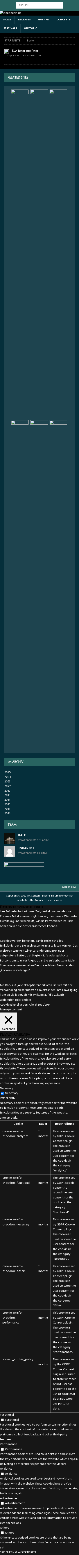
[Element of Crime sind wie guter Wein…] (58, 254)
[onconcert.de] (11, 13)
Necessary (11, 1093)
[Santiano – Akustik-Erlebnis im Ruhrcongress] (20, 584)
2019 (7, 791)
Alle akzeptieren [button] (39, 1004)
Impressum (69, 888)
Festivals (10, 28)
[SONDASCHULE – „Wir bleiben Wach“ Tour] (39, 584)
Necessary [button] (6, 1088)
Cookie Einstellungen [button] (14, 1004)
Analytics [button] (6, 1468)
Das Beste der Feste (25, 51)
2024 (7, 777)
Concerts (63, 20)
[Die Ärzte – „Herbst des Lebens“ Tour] (58, 584)
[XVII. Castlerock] (39, 254)
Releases (24, 20)
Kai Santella (29, 56)
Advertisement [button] (10, 1498)
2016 (7, 804)
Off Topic (30, 28)
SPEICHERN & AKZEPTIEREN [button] (18, 1552)
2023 (7, 781)
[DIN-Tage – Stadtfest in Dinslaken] (20, 254)
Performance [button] (8, 1444)
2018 (7, 795)
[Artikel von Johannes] (9, 854)
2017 (7, 800)
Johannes (26, 848)
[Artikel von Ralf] (9, 841)
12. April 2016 (12, 56)
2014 (7, 813)
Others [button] (4, 1527)
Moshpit (44, 20)
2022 (7, 786)
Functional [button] (7, 1414)
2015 (7, 809)
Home (7, 20)
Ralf (22, 835)
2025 (7, 772)
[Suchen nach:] (39, 5)
